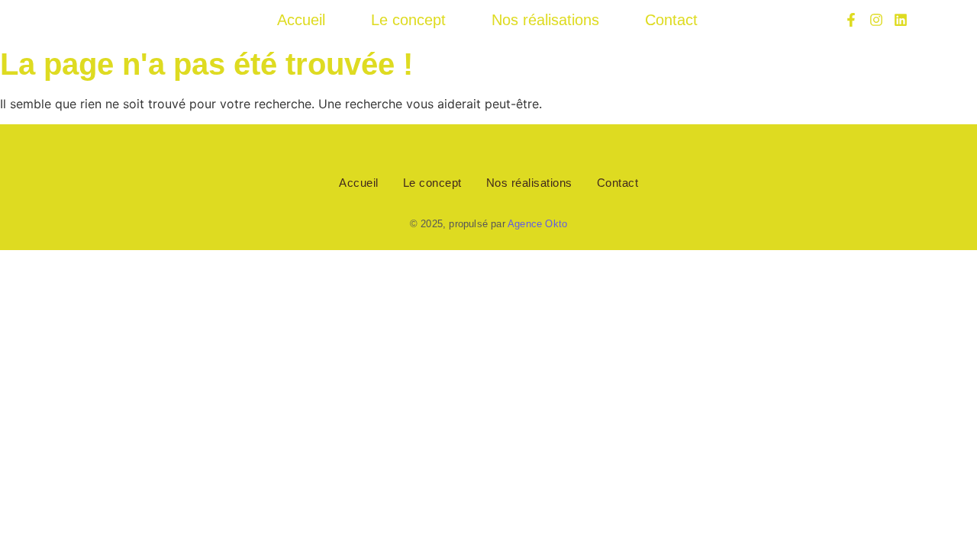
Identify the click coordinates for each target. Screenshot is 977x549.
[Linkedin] (900, 20)
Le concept (408, 19)
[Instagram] (875, 20)
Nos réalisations (545, 19)
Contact (671, 19)
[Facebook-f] (851, 20)
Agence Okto (537, 224)
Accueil (301, 19)
